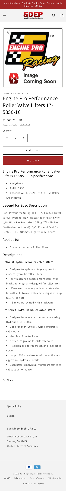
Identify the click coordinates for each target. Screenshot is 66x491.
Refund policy (20, 478)
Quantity (7, 130)
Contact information (34, 483)
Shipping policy (55, 478)
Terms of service (37, 478)
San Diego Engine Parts (31, 473)
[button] (4, 15)
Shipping (6, 125)
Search (11, 415)
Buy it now (33, 160)
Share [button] (10, 380)
